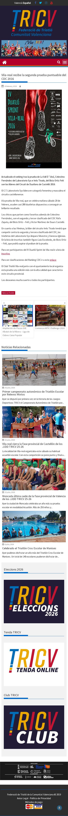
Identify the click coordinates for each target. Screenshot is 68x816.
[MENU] (64, 62)
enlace (53, 259)
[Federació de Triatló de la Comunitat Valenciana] (4, 62)
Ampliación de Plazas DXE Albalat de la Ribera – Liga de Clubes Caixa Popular (16, 332)
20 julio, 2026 (10, 387)
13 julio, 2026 (10, 440)
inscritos (5, 253)
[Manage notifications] (59, 807)
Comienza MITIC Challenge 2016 (50, 328)
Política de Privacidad (40, 798)
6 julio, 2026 (9, 544)
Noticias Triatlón (8, 293)
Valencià (18, 2)
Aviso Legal (22, 798)
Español (27, 2)
